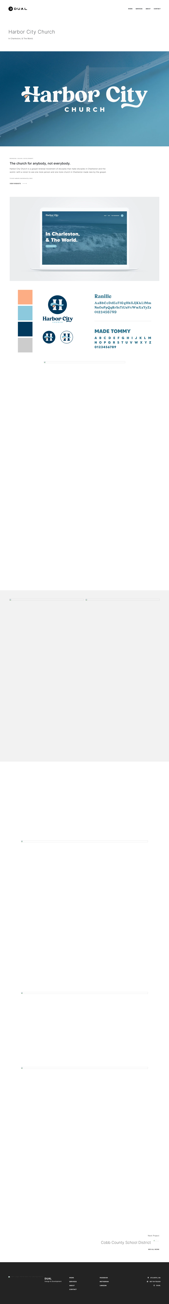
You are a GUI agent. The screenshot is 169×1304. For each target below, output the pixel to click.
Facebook (104, 1278)
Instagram (104, 1281)
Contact (157, 9)
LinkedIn (103, 1285)
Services (139, 9)
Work (130, 9)
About (148, 9)
